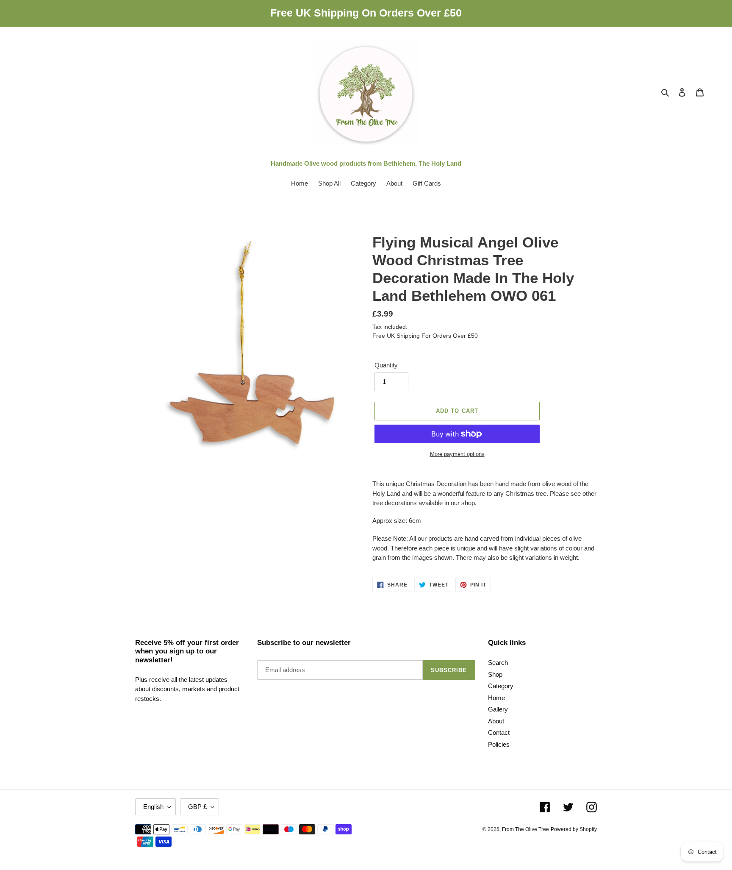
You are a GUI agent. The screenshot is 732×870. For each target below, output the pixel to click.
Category (500, 685)
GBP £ (197, 806)
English (153, 806)
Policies (499, 744)
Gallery (498, 709)
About (496, 721)
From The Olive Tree (525, 829)
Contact (499, 732)
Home (496, 697)
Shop (495, 674)
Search (498, 662)
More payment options (457, 454)
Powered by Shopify (574, 829)
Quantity (386, 365)
